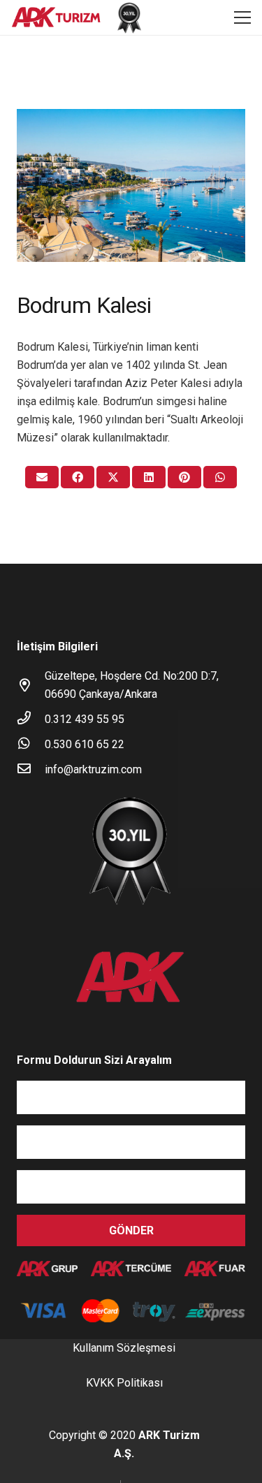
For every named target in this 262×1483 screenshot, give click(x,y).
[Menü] (242, 17)
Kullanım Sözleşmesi (124, 1347)
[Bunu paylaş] (77, 477)
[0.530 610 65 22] (31, 745)
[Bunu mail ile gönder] (42, 477)
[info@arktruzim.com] (31, 770)
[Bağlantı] (56, 18)
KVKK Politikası (124, 1382)
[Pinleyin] (184, 477)
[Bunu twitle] (113, 477)
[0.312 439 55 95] (31, 719)
